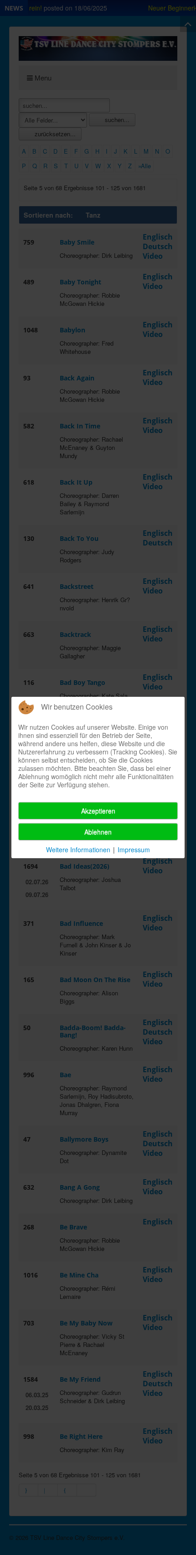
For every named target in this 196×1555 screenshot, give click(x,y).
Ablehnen (98, 831)
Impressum (134, 849)
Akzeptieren (98, 810)
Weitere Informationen (78, 849)
